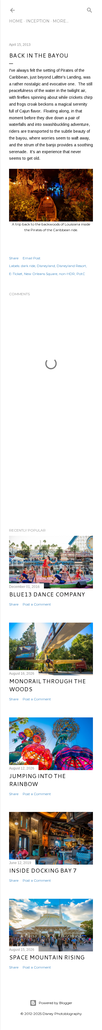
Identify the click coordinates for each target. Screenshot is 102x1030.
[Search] (89, 9)
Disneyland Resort (71, 266)
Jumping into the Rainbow (37, 780)
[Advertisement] (51, 478)
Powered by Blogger (55, 1003)
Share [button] (13, 258)
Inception (38, 21)
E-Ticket (15, 274)
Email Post (32, 258)
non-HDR (67, 274)
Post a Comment (37, 604)
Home (16, 21)
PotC (80, 274)
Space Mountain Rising (46, 957)
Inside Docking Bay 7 (43, 870)
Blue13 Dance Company (47, 594)
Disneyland (46, 266)
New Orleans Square (40, 274)
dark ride (28, 266)
